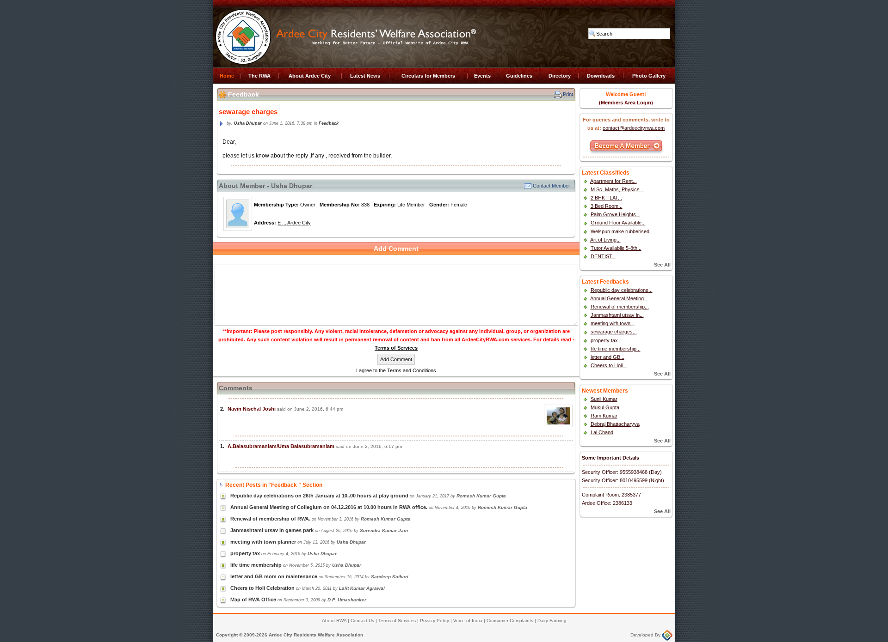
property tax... (606, 340)
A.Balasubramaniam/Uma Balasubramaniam (281, 446)
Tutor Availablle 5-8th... (616, 248)
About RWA (334, 620)
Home (227, 76)
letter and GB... (607, 357)
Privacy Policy (434, 620)
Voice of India (467, 620)
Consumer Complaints (510, 620)
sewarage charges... (614, 331)
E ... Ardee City (294, 222)
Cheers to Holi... (609, 365)
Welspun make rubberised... (622, 231)
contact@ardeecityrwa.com (634, 128)
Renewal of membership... (620, 306)
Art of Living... (605, 239)
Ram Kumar (604, 415)
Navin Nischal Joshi (252, 409)
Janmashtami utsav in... (617, 315)
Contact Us (362, 620)
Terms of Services (396, 348)
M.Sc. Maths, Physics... (617, 189)
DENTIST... (603, 256)
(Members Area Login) (626, 102)
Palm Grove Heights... (615, 214)
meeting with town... (613, 323)
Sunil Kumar (604, 399)
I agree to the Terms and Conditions (396, 370)
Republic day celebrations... (622, 290)
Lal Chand (602, 432)
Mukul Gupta (605, 407)
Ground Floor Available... (618, 222)
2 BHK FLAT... (606, 197)
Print (568, 94)
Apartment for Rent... (613, 181)
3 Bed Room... (607, 206)
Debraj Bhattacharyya (615, 424)
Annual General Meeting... (619, 298)
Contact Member (551, 185)
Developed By (646, 634)
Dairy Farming (552, 620)
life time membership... (616, 348)
